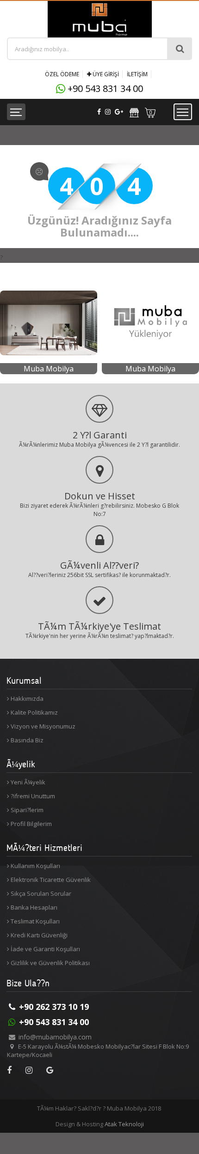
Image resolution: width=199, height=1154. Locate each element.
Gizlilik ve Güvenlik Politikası (49, 963)
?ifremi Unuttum (32, 796)
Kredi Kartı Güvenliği (38, 935)
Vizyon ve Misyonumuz (42, 726)
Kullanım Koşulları (34, 866)
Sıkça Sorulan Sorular (40, 893)
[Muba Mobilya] (48, 277)
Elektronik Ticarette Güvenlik (50, 879)
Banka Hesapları (33, 907)
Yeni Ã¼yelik (27, 782)
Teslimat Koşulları (34, 921)
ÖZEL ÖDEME (62, 74)
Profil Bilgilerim (30, 824)
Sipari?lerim (26, 810)
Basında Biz (26, 740)
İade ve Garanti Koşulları (44, 949)
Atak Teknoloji (124, 1124)
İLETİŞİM (137, 74)
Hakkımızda (26, 698)
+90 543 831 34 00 (105, 88)
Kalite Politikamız (33, 712)
